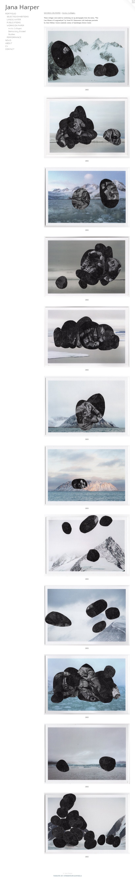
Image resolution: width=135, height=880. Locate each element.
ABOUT (8, 43)
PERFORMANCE (14, 37)
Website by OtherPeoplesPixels (67, 876)
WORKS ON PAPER (15, 25)
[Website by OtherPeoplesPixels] (128, 6)
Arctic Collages (15, 28)
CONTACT (9, 49)
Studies (11, 34)
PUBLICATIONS (13, 22)
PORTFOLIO (10, 13)
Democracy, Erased (17, 31)
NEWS (8, 40)
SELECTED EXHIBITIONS (17, 16)
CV (6, 46)
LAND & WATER (14, 19)
